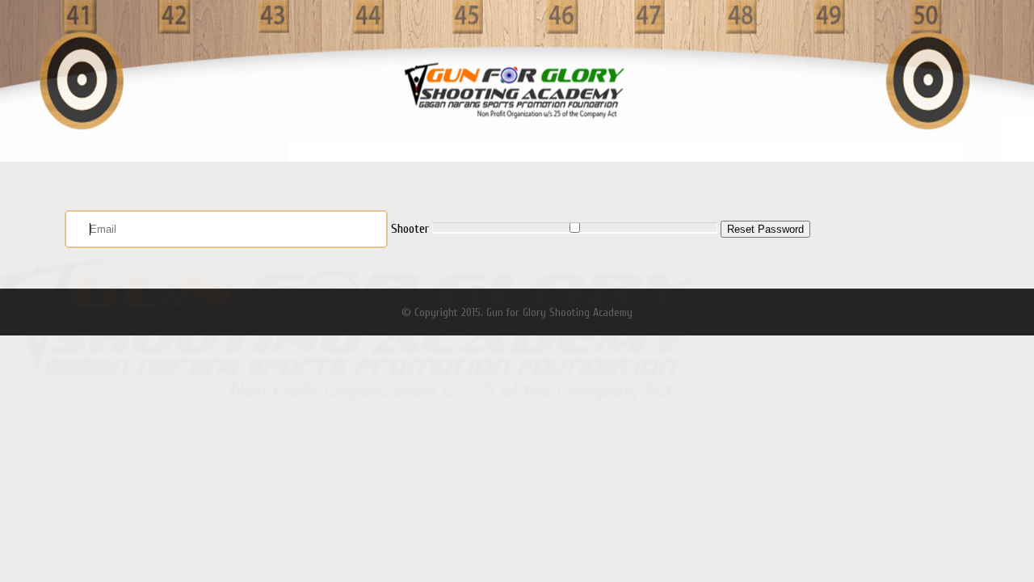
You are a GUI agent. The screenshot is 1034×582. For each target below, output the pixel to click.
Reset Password (765, 229)
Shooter (410, 228)
